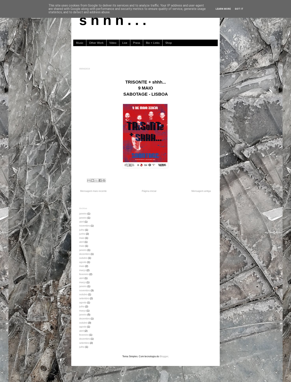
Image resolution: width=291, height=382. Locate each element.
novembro (84, 225)
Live (124, 42)
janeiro (83, 213)
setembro (84, 298)
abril (81, 221)
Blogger (164, 356)
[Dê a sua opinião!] (93, 180)
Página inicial (149, 191)
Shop (168, 42)
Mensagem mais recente (93, 191)
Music (79, 42)
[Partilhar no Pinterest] (104, 180)
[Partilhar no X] (96, 180)
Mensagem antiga (201, 191)
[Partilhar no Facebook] (100, 180)
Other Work (96, 42)
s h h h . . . (112, 20)
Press (136, 42)
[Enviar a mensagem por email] (89, 180)
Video (112, 42)
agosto (83, 262)
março (82, 270)
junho (82, 233)
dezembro (84, 254)
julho (82, 230)
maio (82, 238)
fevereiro (84, 274)
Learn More (223, 9)
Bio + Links (153, 42)
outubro (83, 258)
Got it (239, 9)
